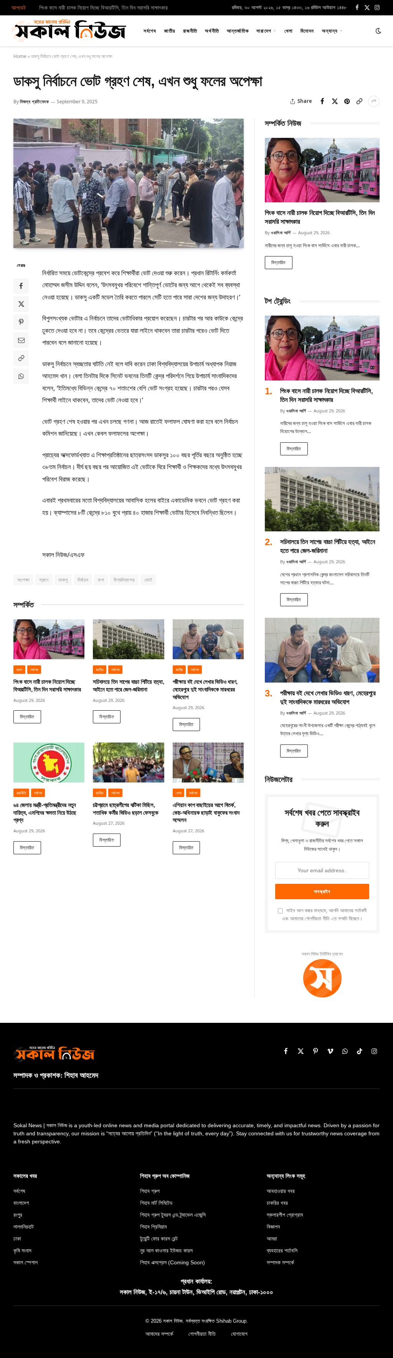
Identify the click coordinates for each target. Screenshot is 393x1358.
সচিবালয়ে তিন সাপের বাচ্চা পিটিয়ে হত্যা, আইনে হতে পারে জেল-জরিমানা (101, 8)
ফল (101, 579)
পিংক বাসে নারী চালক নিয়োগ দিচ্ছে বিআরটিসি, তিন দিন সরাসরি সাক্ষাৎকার (47, 686)
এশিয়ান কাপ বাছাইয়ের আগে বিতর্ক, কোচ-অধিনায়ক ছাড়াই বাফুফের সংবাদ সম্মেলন (206, 812)
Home (19, 56)
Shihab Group (231, 1321)
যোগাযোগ (239, 1334)
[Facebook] (21, 286)
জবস (19, 669)
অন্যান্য (330, 30)
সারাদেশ (263, 30)
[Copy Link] (359, 101)
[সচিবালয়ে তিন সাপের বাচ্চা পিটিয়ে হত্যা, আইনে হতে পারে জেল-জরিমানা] (128, 639)
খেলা (288, 30)
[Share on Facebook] (322, 101)
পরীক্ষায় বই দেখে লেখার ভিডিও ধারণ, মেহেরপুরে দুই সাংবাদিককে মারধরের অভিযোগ (205, 689)
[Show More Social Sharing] (374, 101)
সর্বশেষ (150, 30)
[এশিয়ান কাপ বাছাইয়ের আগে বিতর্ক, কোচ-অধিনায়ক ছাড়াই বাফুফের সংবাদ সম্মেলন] (208, 762)
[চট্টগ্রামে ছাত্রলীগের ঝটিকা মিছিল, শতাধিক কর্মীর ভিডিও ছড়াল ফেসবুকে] (128, 762)
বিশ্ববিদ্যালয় (124, 579)
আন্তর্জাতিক (238, 30)
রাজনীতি (190, 30)
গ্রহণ (44, 579)
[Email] (21, 340)
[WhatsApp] (21, 376)
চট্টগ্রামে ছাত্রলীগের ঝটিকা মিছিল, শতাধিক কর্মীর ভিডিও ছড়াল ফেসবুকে (125, 809)
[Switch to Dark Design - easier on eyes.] (377, 31)
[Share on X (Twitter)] (334, 101)
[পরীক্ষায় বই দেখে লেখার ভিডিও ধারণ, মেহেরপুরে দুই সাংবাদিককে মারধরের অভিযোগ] (208, 639)
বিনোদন (307, 30)
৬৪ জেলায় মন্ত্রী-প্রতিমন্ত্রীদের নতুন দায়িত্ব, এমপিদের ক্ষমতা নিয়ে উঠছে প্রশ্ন (44, 812)
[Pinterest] (21, 322)
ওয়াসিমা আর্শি (281, 232)
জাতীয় (169, 30)
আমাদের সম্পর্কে (159, 1334)
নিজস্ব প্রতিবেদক (34, 101)
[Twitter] (21, 304)
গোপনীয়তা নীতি (202, 1334)
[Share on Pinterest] (347, 101)
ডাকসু (63, 579)
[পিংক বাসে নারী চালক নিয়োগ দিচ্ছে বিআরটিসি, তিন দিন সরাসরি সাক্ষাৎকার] (48, 639)
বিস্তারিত (27, 716)
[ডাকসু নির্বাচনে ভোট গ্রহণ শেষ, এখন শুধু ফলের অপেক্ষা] (128, 183)
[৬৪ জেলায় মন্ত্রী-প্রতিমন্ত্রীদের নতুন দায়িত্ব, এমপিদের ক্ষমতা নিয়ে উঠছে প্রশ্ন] (48, 762)
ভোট (148, 579)
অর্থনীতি (212, 30)
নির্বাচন (83, 579)
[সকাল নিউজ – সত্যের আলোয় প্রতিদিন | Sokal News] (69, 30)
